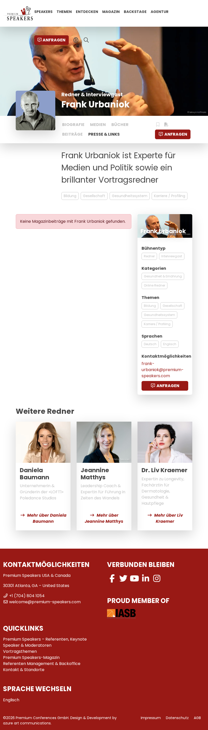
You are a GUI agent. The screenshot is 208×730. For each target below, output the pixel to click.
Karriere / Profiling (169, 195)
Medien (98, 125)
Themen (64, 11)
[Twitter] (123, 578)
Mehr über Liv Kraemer (168, 518)
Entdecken (87, 11)
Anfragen (54, 40)
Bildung (70, 195)
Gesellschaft (94, 195)
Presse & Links (104, 134)
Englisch (169, 344)
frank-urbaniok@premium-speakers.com (163, 370)
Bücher (120, 125)
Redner (149, 256)
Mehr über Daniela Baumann (46, 518)
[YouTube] (134, 578)
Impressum (151, 717)
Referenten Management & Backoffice (41, 663)
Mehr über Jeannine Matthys (104, 518)
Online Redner (154, 285)
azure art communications (27, 723)
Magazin (111, 11)
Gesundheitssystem (129, 195)
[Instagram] (157, 578)
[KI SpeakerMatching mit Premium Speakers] (76, 40)
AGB (197, 717)
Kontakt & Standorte (23, 670)
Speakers (43, 11)
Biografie (73, 125)
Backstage (135, 11)
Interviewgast (171, 256)
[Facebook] (112, 578)
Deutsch (150, 344)
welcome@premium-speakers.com (45, 602)
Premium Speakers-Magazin (31, 657)
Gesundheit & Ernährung (163, 276)
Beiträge (72, 134)
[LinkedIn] (146, 578)
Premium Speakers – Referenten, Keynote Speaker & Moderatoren (45, 642)
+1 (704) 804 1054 (27, 596)
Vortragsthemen (20, 651)
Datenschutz (177, 717)
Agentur (159, 11)
